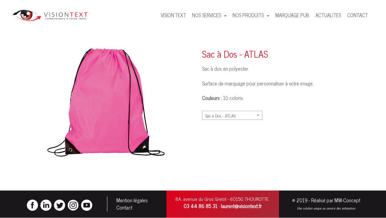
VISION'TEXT (173, 15)
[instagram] (73, 204)
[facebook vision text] (32, 204)
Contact (124, 207)
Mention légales (132, 200)
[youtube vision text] (86, 204)
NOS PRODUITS (249, 15)
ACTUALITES (328, 15)
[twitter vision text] (59, 204)
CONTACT (357, 15)
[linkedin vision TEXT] (46, 204)
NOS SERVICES (207, 15)
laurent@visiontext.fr (241, 206)
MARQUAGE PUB (292, 15)
